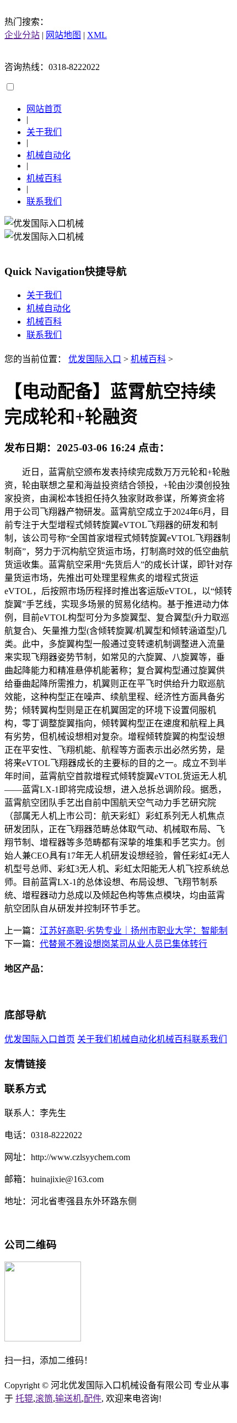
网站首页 (44, 109)
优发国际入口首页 (39, 1039)
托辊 (24, 1398)
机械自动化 (48, 155)
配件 (92, 1398)
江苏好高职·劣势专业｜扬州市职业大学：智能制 (134, 930)
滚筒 (44, 1398)
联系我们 (44, 201)
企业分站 (22, 35)
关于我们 (44, 132)
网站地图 (63, 35)
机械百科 (44, 178)
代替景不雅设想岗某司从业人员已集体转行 (123, 943)
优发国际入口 (94, 359)
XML (97, 35)
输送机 (68, 1398)
